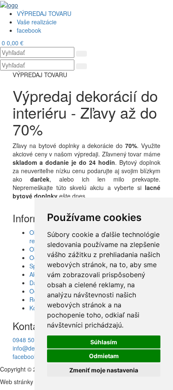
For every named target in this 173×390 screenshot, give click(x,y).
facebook (25, 356)
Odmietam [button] (104, 355)
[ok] (81, 54)
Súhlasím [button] (103, 342)
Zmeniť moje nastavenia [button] (103, 370)
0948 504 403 (31, 339)
